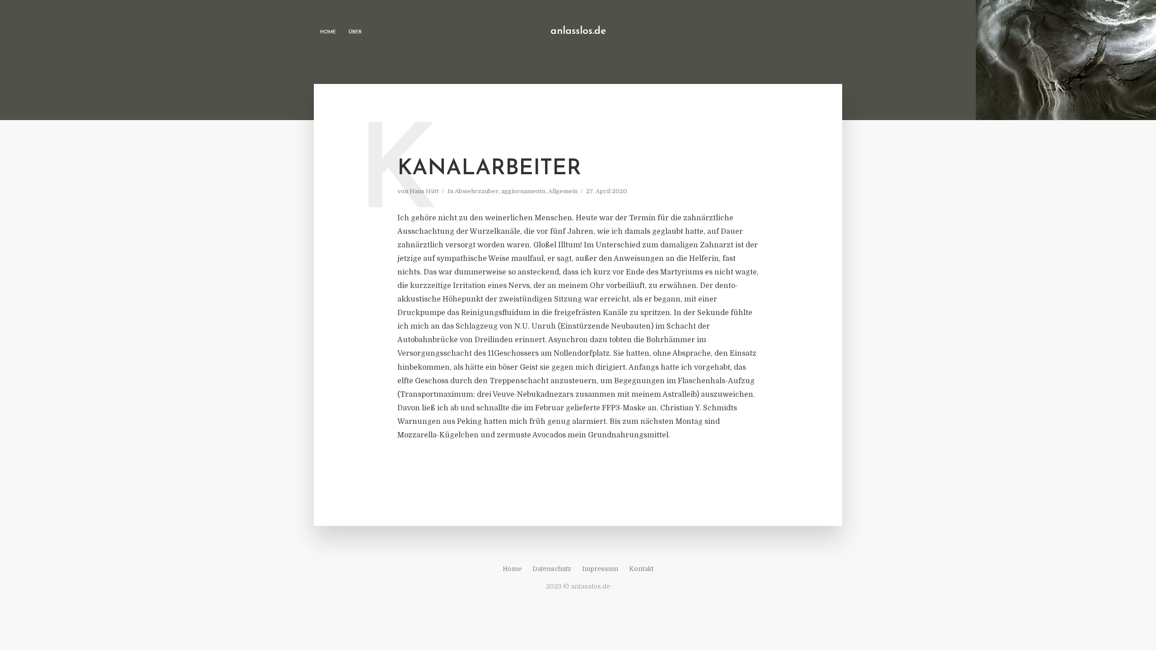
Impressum (600, 568)
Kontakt (641, 568)
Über (355, 32)
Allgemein (563, 191)
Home (328, 32)
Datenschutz (551, 568)
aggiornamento (523, 191)
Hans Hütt (424, 191)
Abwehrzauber (477, 191)
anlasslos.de (578, 31)
